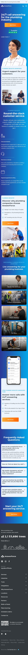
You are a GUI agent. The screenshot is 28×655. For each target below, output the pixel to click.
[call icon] (23, 6)
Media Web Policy (5, 642)
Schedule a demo (6, 611)
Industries (4, 578)
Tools (3, 582)
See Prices (13, 25)
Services (3, 574)
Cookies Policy (21, 642)
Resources (4, 597)
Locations (4, 593)
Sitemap (3, 645)
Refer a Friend (5, 604)
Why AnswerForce (7, 589)
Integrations (5, 585)
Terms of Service (20, 640)
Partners (3, 600)
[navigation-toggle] (26, 6)
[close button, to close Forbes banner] (26, 1)
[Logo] (6, 6)
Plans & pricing (5, 608)
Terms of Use (12, 640)
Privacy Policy (14, 642)
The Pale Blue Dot (11, 649)
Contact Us (4, 615)
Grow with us (4, 541)
